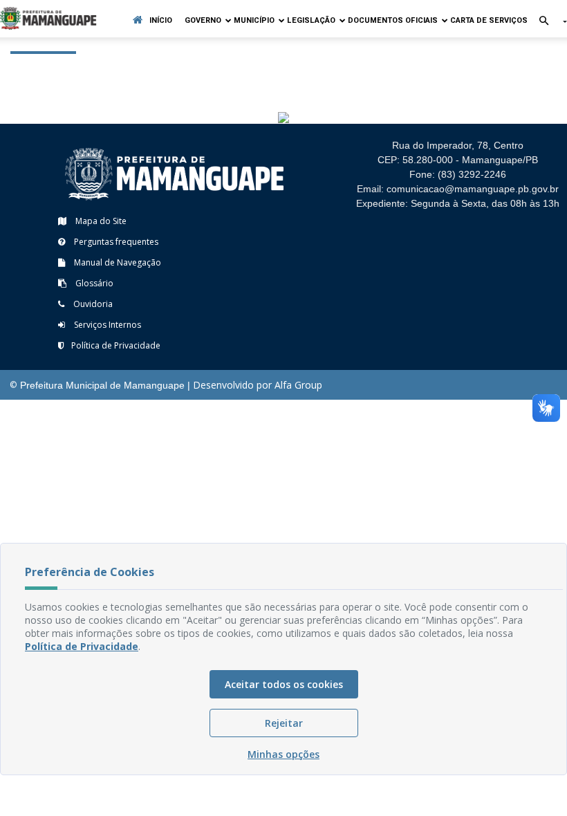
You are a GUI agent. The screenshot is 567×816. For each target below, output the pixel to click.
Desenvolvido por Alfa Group (257, 384)
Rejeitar (284, 723)
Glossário (93, 283)
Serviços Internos (106, 325)
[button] (547, 22)
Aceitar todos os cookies (284, 684)
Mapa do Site (100, 221)
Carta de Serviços (489, 20)
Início (160, 20)
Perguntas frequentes (115, 242)
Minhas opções (283, 754)
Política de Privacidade (115, 345)
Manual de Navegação (116, 262)
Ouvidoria (92, 304)
